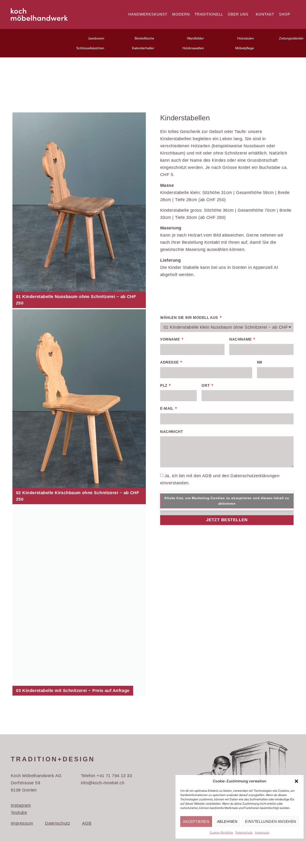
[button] (296, 781)
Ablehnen (227, 821)
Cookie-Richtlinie (221, 832)
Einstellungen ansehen (270, 821)
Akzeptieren (196, 821)
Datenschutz (244, 832)
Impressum (262, 832)
